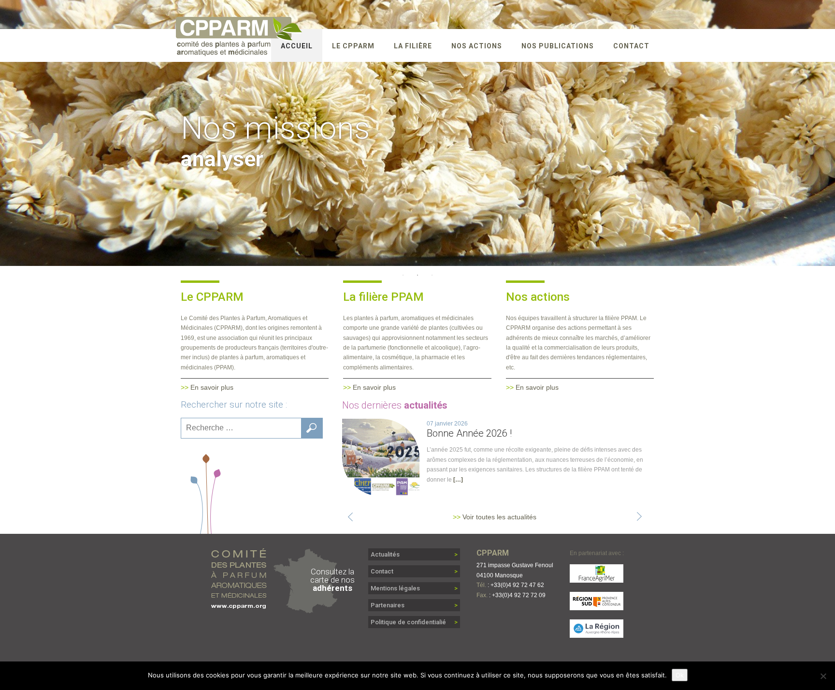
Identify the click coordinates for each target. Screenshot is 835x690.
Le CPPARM (353, 46)
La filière (413, 46)
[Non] (823, 676)
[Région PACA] (597, 605)
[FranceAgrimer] (597, 578)
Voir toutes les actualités (499, 516)
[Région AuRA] (597, 633)
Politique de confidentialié (408, 622)
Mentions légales (395, 588)
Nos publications (557, 46)
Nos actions (476, 46)
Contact (631, 46)
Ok (680, 675)
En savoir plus (211, 387)
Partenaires (387, 605)
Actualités (385, 554)
